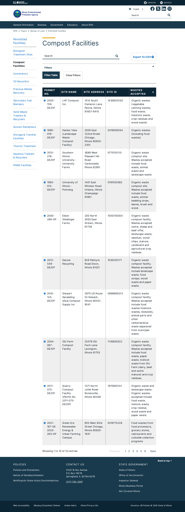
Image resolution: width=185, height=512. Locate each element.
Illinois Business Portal (131, 485)
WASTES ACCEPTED (138, 92)
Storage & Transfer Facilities (24, 136)
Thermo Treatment (24, 146)
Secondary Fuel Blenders (22, 102)
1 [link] (125, 451)
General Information (23, 24)
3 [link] (133, 451)
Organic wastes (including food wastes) (140, 134)
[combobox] (138, 9)
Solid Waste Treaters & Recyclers (20, 115)
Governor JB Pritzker (140, 505)
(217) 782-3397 (74, 481)
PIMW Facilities (22, 165)
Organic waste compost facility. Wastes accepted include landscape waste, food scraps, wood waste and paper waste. (142, 273)
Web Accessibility (21, 505)
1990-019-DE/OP (51, 134)
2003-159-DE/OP (51, 104)
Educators (72, 24)
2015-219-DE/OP (51, 156)
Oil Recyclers (21, 81)
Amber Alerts (70, 505)
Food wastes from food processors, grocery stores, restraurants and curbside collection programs (142, 432)
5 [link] (141, 451)
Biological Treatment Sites (22, 52)
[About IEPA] (95, 24)
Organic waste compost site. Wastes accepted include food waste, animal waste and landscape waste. (141, 163)
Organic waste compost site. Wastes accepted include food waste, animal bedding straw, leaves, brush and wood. (141, 195)
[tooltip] (153, 57)
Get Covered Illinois (129, 491)
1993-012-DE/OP (51, 186)
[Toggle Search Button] (117, 56)
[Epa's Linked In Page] (164, 9)
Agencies (151, 3)
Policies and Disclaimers (26, 470)
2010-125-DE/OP (51, 297)
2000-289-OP (51, 217)
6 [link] (145, 451)
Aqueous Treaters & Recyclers (23, 155)
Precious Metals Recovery (22, 91)
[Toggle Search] (169, 15)
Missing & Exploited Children (47, 505)
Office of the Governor (131, 475)
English (136, 9)
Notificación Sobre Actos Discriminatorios (36, 480)
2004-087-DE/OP (51, 345)
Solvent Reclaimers (24, 127)
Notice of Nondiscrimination (28, 475)
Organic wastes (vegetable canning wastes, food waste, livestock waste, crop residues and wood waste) (142, 111)
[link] (152, 9)
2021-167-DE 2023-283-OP (51, 428)
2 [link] (129, 451)
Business (42, 24)
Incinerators (20, 73)
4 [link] (137, 451)
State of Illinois (127, 470)
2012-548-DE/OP (51, 264)
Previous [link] (115, 451)
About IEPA (87, 24)
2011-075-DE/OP (51, 389)
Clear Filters (73, 75)
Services (168, 3)
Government (57, 24)
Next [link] (153, 451)
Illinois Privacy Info (89, 505)
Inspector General (128, 480)
